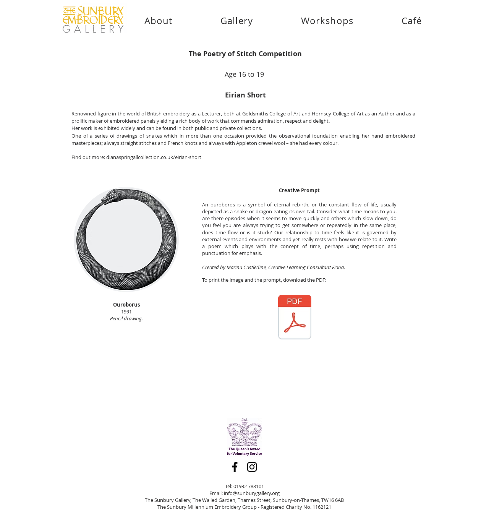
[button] (236, 21)
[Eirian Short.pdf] (294, 318)
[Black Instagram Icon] (252, 467)
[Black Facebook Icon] (234, 467)
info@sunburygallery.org (252, 493)
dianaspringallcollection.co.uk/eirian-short (153, 157)
